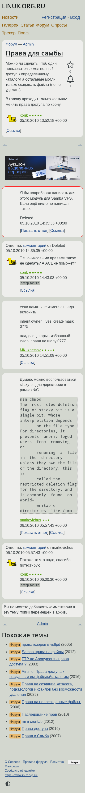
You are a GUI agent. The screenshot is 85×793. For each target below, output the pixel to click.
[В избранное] (70, 65)
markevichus (30, 520)
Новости (10, 17)
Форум (42, 25)
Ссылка (13, 130)
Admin (28, 44)
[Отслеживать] (70, 79)
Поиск (24, 33)
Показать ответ (34, 231)
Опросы (59, 25)
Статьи (27, 25)
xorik (24, 115)
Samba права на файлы (43, 652)
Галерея (10, 25)
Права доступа (35, 729)
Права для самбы (34, 52)
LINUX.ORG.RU (23, 6)
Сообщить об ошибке (20, 770)
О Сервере (12, 762)
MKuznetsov (30, 350)
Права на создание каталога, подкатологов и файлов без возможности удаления (45, 689)
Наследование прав (39, 714)
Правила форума (35, 762)
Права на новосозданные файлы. (51, 702)
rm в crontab (32, 722)
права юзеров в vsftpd (41, 644)
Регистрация (54, 17)
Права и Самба (35, 736)
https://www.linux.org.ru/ (21, 775)
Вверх (74, 762)
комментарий (34, 245)
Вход (75, 17)
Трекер (9, 33)
